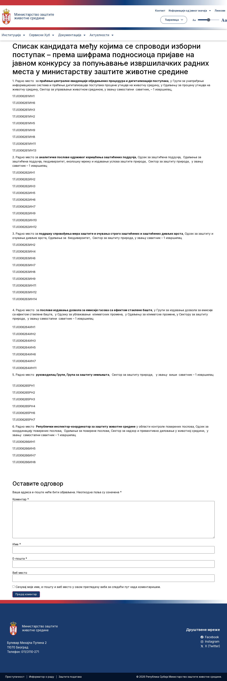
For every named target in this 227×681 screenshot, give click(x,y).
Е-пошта (19, 558)
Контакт (160, 10)
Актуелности (99, 35)
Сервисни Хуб (39, 35)
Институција (11, 35)
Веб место (19, 572)
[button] (173, 20)
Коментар (20, 499)
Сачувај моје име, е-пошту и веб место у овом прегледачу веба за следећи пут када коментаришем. (88, 586)
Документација (69, 35)
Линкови (220, 10)
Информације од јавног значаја (188, 10)
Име (16, 544)
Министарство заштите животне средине (34, 16)
